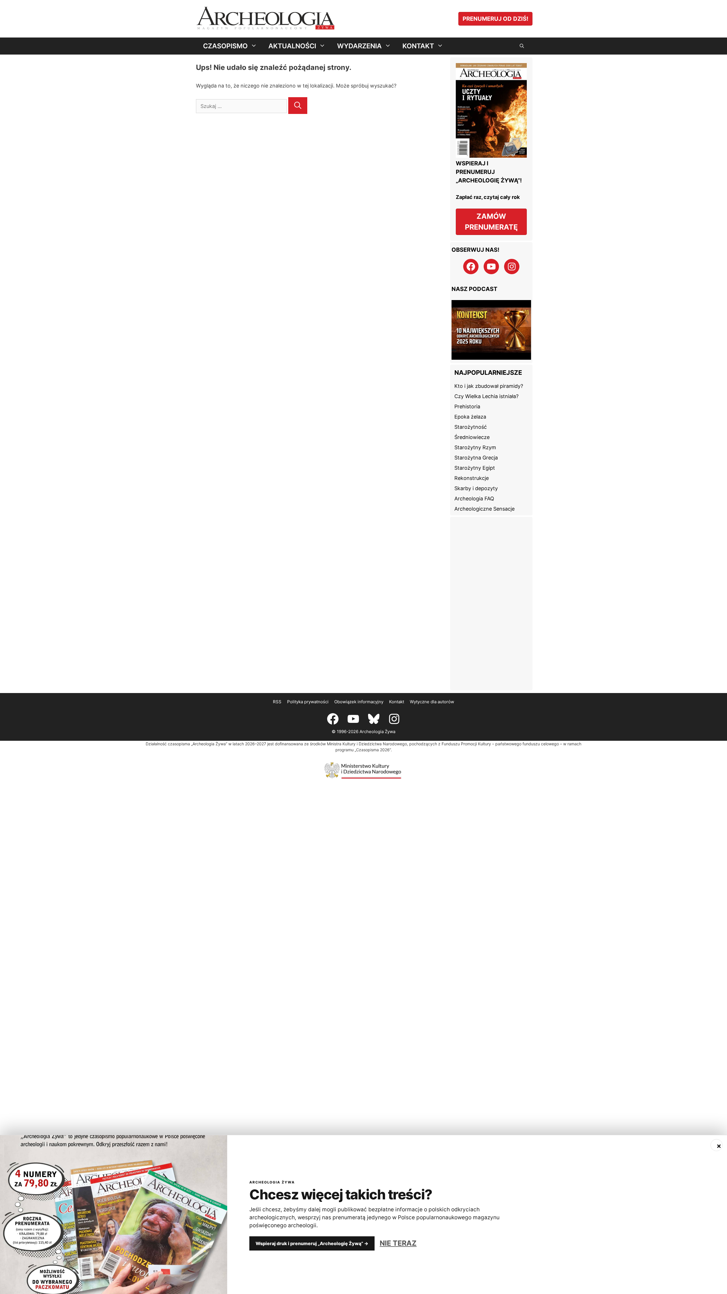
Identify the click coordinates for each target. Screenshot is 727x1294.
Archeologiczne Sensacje (484, 492)
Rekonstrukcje (471, 461)
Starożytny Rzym (475, 430)
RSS (277, 684)
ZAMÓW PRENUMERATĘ (491, 221)
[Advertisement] (491, 586)
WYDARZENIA (359, 46)
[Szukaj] (297, 105)
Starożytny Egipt (474, 451)
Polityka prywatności (308, 684)
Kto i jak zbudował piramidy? (488, 369)
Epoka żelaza (470, 400)
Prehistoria (467, 389)
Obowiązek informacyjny (358, 684)
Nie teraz (398, 1243)
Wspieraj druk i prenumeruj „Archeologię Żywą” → (312, 1243)
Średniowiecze (472, 420)
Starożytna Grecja (476, 441)
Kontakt (396, 684)
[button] (522, 46)
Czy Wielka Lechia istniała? (486, 379)
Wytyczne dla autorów (432, 684)
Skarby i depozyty (476, 471)
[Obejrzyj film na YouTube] (491, 322)
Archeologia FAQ (474, 481)
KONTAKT (418, 46)
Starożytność (470, 410)
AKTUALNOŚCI (292, 46)
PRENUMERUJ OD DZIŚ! (495, 18)
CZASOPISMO (225, 46)
